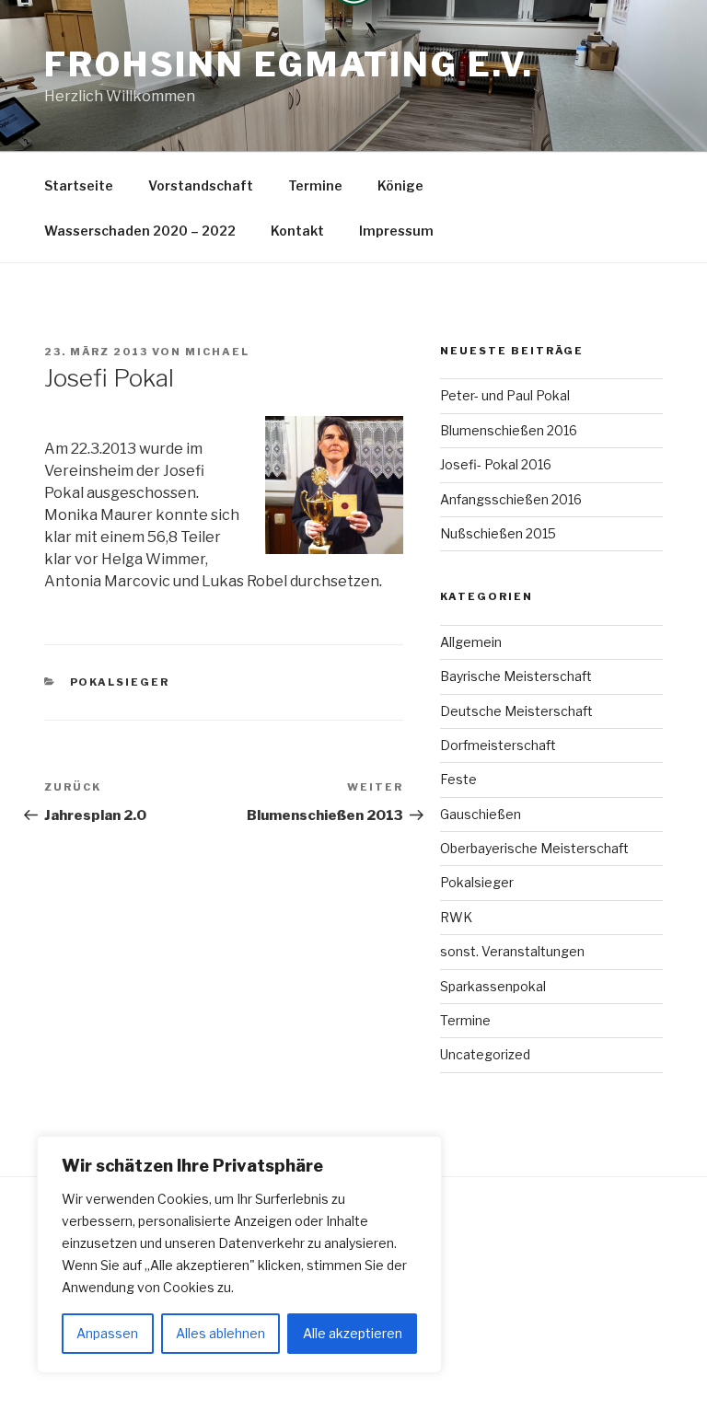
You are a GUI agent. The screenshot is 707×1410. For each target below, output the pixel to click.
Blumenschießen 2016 (508, 430)
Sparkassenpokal (493, 986)
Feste (458, 779)
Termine (315, 185)
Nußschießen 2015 (498, 533)
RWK (456, 917)
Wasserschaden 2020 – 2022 (140, 230)
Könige (400, 185)
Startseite (78, 185)
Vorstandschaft (200, 185)
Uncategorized (485, 1054)
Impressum (396, 230)
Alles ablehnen (220, 1333)
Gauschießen (480, 814)
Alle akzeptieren (352, 1333)
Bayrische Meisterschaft (516, 676)
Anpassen (107, 1333)
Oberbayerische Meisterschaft (534, 848)
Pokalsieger (120, 682)
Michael (217, 351)
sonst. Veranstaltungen (512, 951)
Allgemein (471, 642)
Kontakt (297, 230)
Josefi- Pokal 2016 (495, 464)
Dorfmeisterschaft (498, 745)
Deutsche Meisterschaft (516, 711)
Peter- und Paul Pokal (505, 395)
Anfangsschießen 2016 (511, 499)
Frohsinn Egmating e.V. (289, 64)
